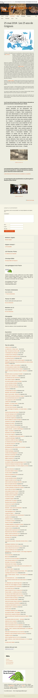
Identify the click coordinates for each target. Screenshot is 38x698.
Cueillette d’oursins (9, 635)
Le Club (7, 16)
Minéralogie (23, 16)
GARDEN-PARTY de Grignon (11, 500)
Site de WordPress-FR (9, 663)
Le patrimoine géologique (10, 438)
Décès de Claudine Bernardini (11, 483)
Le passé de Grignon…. (9, 513)
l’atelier (23, 685)
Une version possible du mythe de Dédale (13, 381)
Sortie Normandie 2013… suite (11, 577)
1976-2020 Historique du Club (11, 414)
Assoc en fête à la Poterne (10, 489)
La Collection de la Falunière (10, 253)
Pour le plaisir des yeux (9, 588)
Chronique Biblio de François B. (11, 260)
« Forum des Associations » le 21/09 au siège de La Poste (16, 465)
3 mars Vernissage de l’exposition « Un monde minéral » (16, 409)
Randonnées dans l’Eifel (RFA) (11, 531)
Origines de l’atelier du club (10, 480)
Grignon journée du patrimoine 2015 (12, 529)
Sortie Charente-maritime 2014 (11, 560)
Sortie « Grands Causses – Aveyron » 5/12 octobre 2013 (16, 574)
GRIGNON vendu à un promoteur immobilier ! (14, 373)
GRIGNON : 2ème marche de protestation (13, 507)
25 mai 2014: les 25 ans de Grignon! (12, 558)
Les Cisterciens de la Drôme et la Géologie (13, 441)
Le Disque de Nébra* (9, 569)
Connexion (7, 659)
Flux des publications (9, 660)
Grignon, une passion (9, 430)
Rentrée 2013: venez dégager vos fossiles (13, 584)
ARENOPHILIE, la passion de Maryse (12, 614)
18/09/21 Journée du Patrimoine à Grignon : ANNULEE (16, 370)
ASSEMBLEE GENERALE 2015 (11, 544)
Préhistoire (29, 16)
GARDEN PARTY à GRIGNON (11, 606)
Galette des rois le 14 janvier (10, 621)
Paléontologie (12, 16)
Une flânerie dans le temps (10, 415)
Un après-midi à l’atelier (9, 642)
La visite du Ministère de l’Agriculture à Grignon (14, 487)
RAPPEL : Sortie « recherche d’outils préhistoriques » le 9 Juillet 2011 (19, 628)
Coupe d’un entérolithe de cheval (11, 474)
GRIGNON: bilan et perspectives (11, 535)
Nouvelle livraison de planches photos (12, 356)
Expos (12, 18)
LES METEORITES (9, 445)
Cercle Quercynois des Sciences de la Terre (13, 546)
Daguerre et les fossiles (9, 456)
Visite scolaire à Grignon (10, 379)
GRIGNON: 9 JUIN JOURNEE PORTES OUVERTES (15, 633)
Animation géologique (9, 451)
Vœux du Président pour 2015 (11, 549)
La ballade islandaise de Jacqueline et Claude (14, 524)
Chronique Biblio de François (10, 390)
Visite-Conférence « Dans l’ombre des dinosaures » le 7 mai (17, 639)
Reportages (7, 18)
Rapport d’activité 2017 (9, 458)
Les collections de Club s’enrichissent (12, 377)
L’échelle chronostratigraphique (11, 452)
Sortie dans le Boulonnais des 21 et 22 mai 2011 (14, 631)
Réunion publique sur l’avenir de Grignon (13, 419)
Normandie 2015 (8, 537)
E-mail (5, 226)
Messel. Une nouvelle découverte (11, 386)
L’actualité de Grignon (9, 498)
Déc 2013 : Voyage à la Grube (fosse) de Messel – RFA (16, 570)
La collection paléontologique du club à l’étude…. (14, 595)
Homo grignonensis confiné (10, 399)
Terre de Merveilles (9, 554)
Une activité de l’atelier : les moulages (12, 612)
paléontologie (11, 685)
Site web (5, 228)
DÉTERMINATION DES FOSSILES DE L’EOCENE (15, 447)
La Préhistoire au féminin (10, 520)
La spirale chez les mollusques (11, 354)
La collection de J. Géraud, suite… (12, 349)
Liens (16, 18)
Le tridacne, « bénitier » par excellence (12, 365)
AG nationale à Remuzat (10, 443)
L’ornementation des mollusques (11, 352)
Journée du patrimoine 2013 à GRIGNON (13, 586)
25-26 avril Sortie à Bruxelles (10, 407)
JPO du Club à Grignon (9, 434)
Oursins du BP (8, 505)
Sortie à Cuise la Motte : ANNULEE (12, 394)
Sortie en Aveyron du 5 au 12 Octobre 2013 (13, 590)
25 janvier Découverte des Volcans (12, 412)
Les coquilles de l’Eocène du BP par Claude (13, 368)
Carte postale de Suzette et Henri (11, 491)
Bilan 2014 (7, 556)
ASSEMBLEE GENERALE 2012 (11, 610)
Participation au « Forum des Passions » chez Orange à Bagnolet (18, 551)
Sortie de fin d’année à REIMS (11, 622)
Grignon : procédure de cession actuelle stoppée (14, 360)
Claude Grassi (21, 66)
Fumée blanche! (8, 476)
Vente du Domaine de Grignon (11, 385)
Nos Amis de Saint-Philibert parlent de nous (13, 593)
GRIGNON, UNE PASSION (10, 392)
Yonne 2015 (7, 539)
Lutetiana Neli (7, 401)
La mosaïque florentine (9, 358)
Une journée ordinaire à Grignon (11, 470)
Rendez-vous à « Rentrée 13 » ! (11, 375)
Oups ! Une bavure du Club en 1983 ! (12, 350)
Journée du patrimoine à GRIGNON (12, 603)
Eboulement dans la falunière (11, 502)
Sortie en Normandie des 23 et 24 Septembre (14, 624)
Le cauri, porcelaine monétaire (11, 383)
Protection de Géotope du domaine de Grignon (14, 463)
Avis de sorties (8, 608)
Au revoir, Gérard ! (8, 472)
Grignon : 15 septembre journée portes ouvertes (14, 436)
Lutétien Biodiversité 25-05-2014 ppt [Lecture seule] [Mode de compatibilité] (17, 173)
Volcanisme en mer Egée (10, 421)
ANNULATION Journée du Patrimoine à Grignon (14, 396)
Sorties (2, 18)
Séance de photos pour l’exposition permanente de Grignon (17, 616)
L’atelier (18, 16)
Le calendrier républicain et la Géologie (12, 427)
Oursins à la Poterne (9, 522)
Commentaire (6, 213)
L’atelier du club (8, 347)
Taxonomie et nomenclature (10, 454)
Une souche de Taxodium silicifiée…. (12, 526)
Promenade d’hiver (9, 460)
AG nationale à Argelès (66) (10, 417)
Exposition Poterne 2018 (10, 425)
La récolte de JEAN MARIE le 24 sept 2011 (13, 605)
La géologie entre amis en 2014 (11, 572)
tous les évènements (9, 302)
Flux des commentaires (9, 662)
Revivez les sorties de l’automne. (11, 597)
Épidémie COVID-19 (9, 405)
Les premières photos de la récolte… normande (14, 619)
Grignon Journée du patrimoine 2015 (12, 533)
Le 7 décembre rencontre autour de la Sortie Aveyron (15, 579)
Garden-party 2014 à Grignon (11, 564)
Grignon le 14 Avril (8, 449)
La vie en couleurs (8, 509)
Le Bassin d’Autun (8, 528)
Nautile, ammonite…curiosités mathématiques (14, 428)
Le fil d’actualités (8, 246)
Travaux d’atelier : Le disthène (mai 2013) (13, 592)
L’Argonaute (7, 388)
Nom (5, 224)
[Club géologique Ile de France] (8, 270)
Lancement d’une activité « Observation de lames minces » (16, 541)
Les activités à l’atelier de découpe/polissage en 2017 (15, 462)
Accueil (2, 16)
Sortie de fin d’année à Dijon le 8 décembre (13, 601)
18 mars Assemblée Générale (11, 478)
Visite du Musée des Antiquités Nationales (13, 481)
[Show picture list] (19, 162)
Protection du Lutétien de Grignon (11, 439)
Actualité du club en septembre (11, 494)
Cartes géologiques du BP (10, 511)
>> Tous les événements (10, 293)
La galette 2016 (8, 517)
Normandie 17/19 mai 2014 (10, 562)
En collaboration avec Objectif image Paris (13, 582)
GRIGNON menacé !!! (9, 518)
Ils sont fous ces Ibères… (10, 496)
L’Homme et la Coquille (9, 504)
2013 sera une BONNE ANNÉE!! (11, 599)
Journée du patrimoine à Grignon (11, 493)
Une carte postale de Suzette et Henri (12, 367)
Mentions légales (8, 239)
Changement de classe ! (10, 423)
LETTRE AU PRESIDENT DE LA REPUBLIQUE (14, 515)
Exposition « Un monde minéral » (11, 403)
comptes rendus (11, 80)
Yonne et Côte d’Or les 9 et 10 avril (12, 547)
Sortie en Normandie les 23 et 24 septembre (14, 626)
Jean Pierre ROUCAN (9, 468)
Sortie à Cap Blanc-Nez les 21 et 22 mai (13, 637)
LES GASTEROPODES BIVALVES (12, 397)
